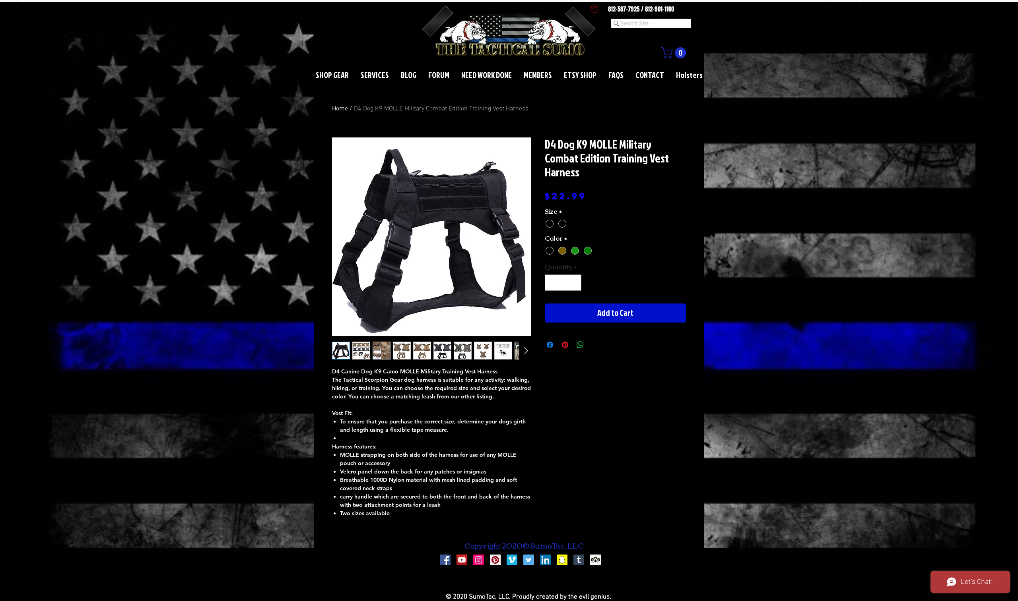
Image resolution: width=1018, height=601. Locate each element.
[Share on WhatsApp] (580, 345)
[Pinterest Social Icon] (495, 560)
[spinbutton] (563, 283)
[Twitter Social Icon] (528, 560)
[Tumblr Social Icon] (578, 560)
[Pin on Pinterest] (565, 345)
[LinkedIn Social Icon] (545, 560)
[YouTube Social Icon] (462, 560)
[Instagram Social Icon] (478, 560)
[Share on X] (595, 345)
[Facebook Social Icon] (445, 560)
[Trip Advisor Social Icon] (595, 560)
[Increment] (575, 283)
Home (340, 109)
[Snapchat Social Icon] (562, 560)
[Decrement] (552, 283)
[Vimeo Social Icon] (512, 560)
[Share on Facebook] (550, 345)
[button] (675, 52)
